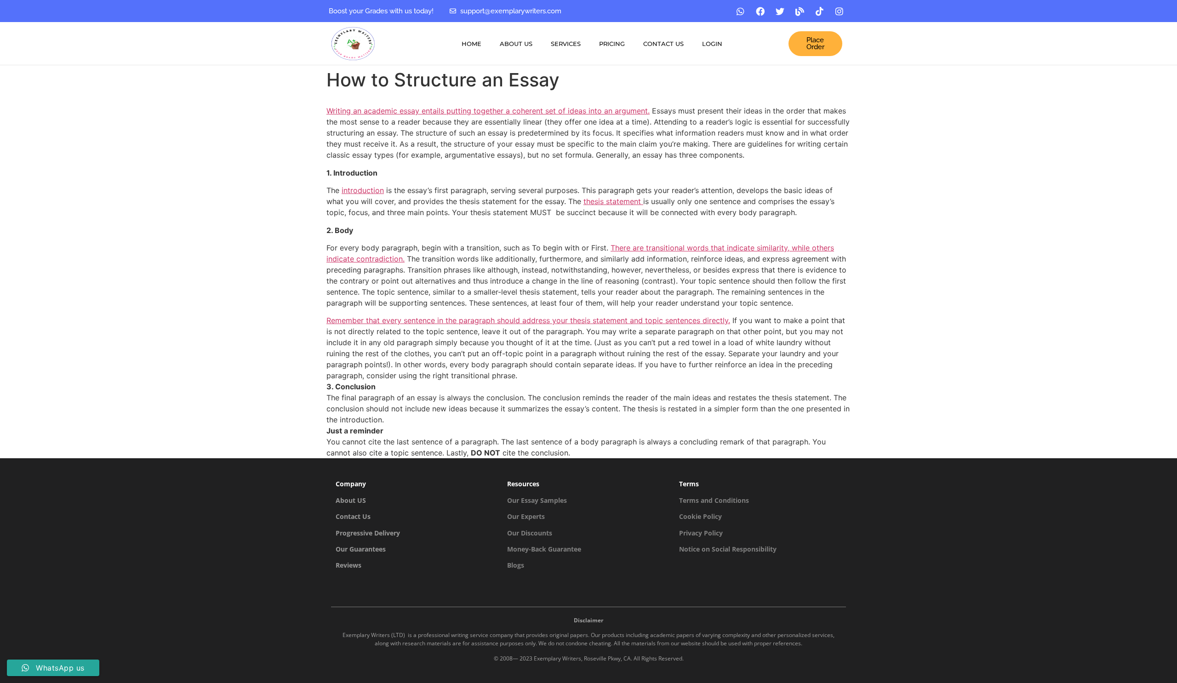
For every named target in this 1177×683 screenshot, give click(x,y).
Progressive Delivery (368, 533)
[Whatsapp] (740, 11)
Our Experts (526, 516)
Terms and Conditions (714, 500)
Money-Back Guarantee (544, 549)
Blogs (515, 565)
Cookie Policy (700, 516)
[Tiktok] (819, 11)
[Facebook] (760, 11)
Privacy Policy (701, 533)
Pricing (612, 43)
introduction (363, 190)
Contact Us (663, 43)
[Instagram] (839, 11)
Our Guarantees (361, 549)
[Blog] (800, 11)
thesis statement (613, 201)
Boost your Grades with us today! (381, 11)
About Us (516, 43)
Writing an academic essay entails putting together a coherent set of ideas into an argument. (488, 110)
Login (712, 43)
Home (471, 43)
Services (566, 43)
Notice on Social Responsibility (728, 549)
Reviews (348, 565)
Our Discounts (529, 533)
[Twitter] (780, 11)
